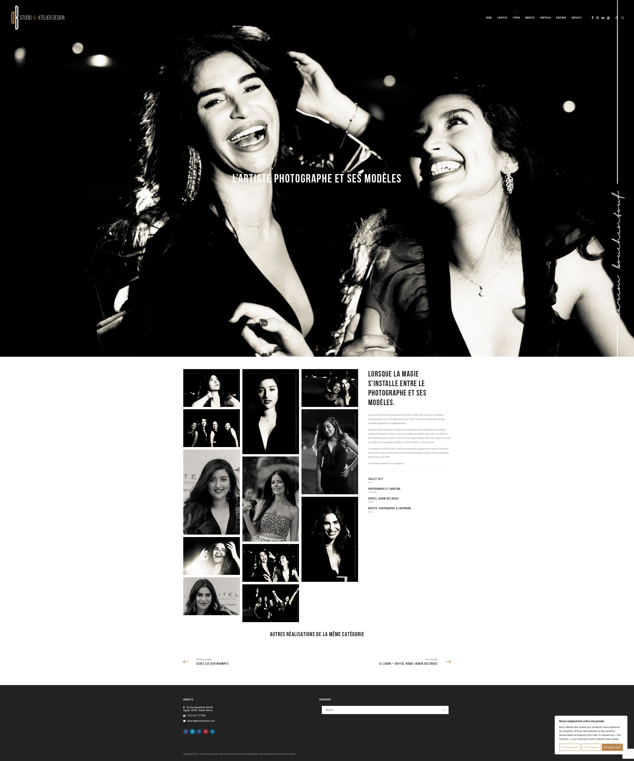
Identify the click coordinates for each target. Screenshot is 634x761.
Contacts (576, 17)
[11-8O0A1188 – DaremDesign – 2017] (211, 492)
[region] (591, 735)
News (489, 17)
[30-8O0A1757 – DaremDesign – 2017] (329, 539)
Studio (516, 17)
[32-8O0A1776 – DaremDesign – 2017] (270, 563)
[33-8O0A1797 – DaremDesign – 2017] (329, 388)
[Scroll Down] (317, 347)
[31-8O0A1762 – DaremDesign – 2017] (211, 556)
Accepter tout (612, 747)
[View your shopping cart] (616, 18)
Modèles (530, 17)
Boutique (561, 17)
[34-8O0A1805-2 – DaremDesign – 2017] (211, 428)
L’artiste (502, 17)
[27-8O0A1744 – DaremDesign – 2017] (211, 388)
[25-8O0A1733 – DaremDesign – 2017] (329, 451)
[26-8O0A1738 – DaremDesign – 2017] (270, 411)
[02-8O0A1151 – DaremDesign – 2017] (211, 596)
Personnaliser (569, 747)
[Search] (444, 710)
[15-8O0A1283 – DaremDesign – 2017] (270, 499)
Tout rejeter (591, 747)
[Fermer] (625, 717)
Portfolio (545, 17)
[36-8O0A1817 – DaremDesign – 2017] (270, 603)
